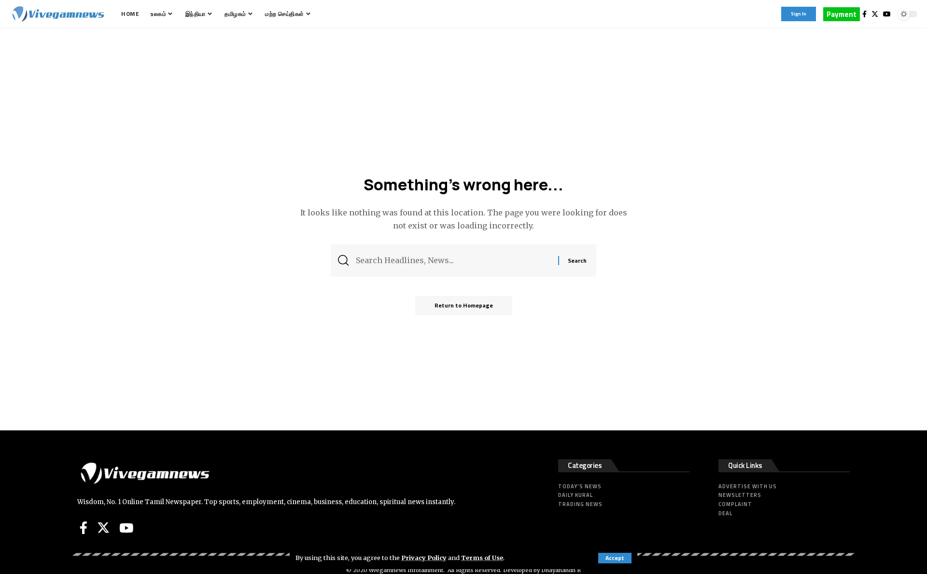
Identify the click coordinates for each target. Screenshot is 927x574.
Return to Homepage (464, 305)
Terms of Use (482, 557)
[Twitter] (875, 14)
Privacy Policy (424, 557)
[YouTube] (887, 14)
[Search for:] (453, 260)
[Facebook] (864, 14)
